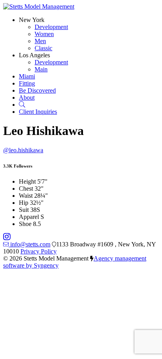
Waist (26, 195)
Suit (24, 209)
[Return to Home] (38, 6)
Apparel (29, 216)
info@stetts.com (30, 244)
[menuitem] (51, 27)
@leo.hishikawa (23, 150)
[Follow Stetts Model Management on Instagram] (7, 237)
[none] (31, 19)
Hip (23, 202)
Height (27, 181)
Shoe (25, 224)
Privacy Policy (38, 251)
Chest (26, 188)
